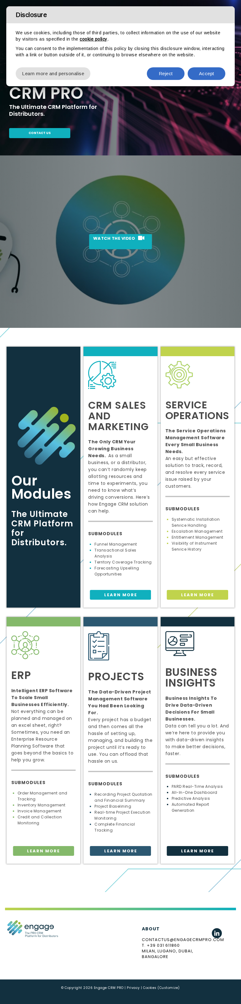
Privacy (133, 987)
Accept (206, 73)
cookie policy (93, 39)
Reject (166, 73)
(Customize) (169, 987)
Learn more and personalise (53, 73)
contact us (40, 133)
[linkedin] (217, 933)
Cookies (150, 987)
